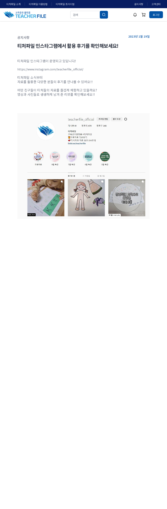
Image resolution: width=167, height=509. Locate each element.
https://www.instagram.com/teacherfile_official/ (50, 69)
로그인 (156, 14)
